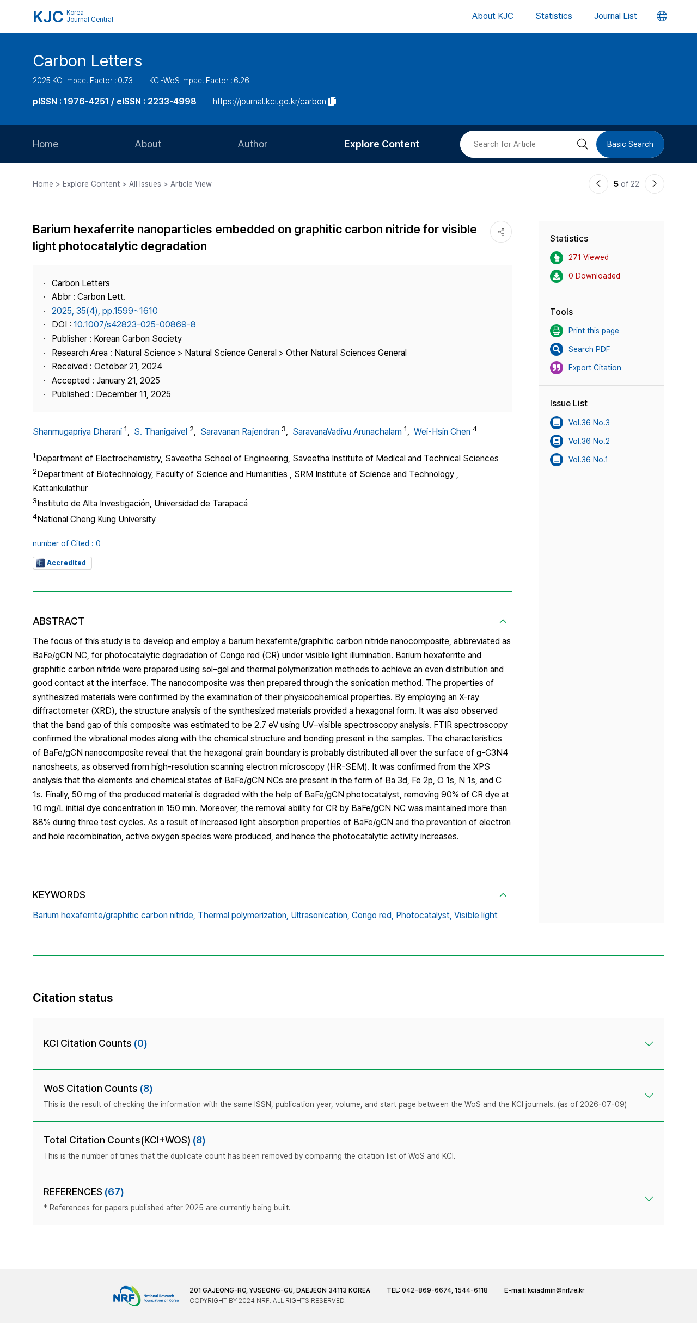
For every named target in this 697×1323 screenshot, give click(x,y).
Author (252, 144)
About (147, 144)
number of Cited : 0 (67, 543)
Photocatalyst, (424, 915)
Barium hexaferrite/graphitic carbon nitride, (114, 915)
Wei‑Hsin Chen (442, 431)
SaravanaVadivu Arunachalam (347, 431)
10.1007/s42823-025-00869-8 (135, 324)
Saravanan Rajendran (239, 431)
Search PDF (589, 349)
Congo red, (373, 915)
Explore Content (381, 144)
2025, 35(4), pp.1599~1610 (105, 311)
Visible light (476, 915)
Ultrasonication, (320, 915)
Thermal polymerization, (243, 915)
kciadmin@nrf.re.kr (556, 1290)
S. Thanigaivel (160, 431)
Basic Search (630, 144)
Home (45, 144)
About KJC (492, 16)
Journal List (615, 16)
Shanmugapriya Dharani (77, 431)
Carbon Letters (87, 60)
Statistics (553, 16)
